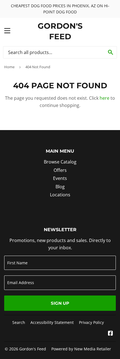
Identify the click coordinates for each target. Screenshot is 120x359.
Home (9, 66)
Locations (60, 195)
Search (18, 322)
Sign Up (60, 303)
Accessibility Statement (52, 322)
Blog (60, 187)
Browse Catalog (60, 162)
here (104, 98)
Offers (60, 170)
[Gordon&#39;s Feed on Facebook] (110, 334)
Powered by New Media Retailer (81, 348)
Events (60, 178)
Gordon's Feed (60, 31)
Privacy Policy (91, 322)
